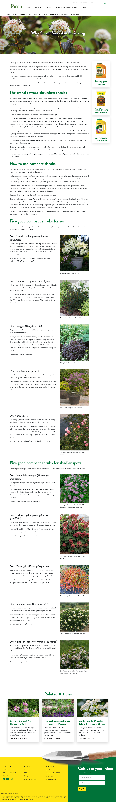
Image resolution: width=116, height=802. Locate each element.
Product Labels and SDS (53, 773)
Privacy (26, 776)
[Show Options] (103, 783)
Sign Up (82, 789)
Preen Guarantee (29, 770)
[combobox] (91, 783)
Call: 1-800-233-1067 (9, 773)
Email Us (5, 770)
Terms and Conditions (30, 779)
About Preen (49, 776)
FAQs (26, 773)
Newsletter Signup (51, 779)
